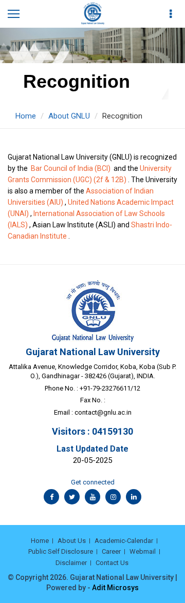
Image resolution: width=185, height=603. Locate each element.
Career (111, 551)
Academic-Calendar (124, 540)
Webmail (143, 551)
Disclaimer (71, 563)
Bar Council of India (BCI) (70, 168)
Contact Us (112, 563)
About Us (72, 540)
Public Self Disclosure (60, 551)
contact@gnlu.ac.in (103, 412)
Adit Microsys (115, 587)
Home (25, 116)
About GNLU (69, 116)
